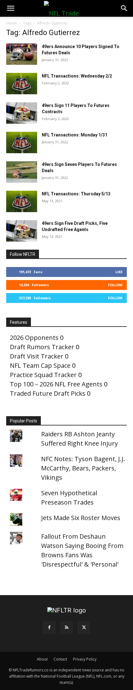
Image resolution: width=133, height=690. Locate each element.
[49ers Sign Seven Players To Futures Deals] (21, 172)
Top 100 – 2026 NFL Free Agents (56, 384)
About (42, 659)
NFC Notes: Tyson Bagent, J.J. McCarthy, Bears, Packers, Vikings (83, 468)
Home (11, 23)
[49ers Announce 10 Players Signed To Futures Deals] (21, 54)
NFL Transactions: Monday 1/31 (74, 134)
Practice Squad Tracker (43, 375)
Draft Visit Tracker (36, 356)
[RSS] (66, 627)
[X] (84, 627)
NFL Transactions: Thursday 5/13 (76, 193)
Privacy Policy (85, 659)
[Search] (124, 8)
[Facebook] (49, 627)
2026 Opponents (34, 337)
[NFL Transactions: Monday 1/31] (21, 142)
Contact (60, 659)
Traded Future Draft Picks (47, 393)
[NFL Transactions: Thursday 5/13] (21, 201)
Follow (115, 285)
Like (118, 271)
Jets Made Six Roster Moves (80, 518)
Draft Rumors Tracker (42, 347)
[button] (10, 8)
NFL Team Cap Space (40, 365)
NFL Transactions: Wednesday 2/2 (77, 75)
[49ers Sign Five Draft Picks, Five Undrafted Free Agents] (21, 231)
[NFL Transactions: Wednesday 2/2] (21, 83)
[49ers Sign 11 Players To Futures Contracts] (21, 113)
